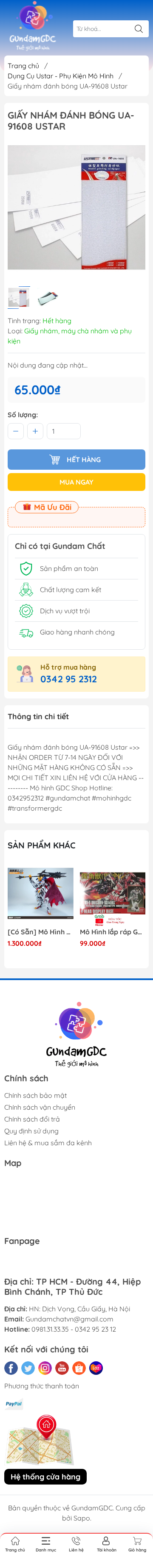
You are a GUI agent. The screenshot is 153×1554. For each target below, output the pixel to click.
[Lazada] (96, 1368)
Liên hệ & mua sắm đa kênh (48, 1142)
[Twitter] (28, 1368)
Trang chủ (23, 65)
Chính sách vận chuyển (39, 1107)
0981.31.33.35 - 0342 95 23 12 (73, 1329)
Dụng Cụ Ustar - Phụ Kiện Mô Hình (60, 76)
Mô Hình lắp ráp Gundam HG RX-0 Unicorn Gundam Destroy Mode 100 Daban (113, 932)
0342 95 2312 (68, 679)
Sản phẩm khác (42, 845)
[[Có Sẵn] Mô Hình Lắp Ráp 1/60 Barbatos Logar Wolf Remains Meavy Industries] (41, 893)
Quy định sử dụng (31, 1131)
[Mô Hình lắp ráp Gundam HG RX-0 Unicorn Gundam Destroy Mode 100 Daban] (113, 893)
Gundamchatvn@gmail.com (69, 1319)
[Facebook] (11, 1368)
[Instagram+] (45, 1368)
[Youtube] (62, 1368)
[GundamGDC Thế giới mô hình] (33, 26)
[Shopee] (79, 1368)
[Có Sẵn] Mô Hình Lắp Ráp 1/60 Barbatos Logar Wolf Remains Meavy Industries (41, 932)
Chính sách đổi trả (32, 1119)
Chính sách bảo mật (35, 1095)
